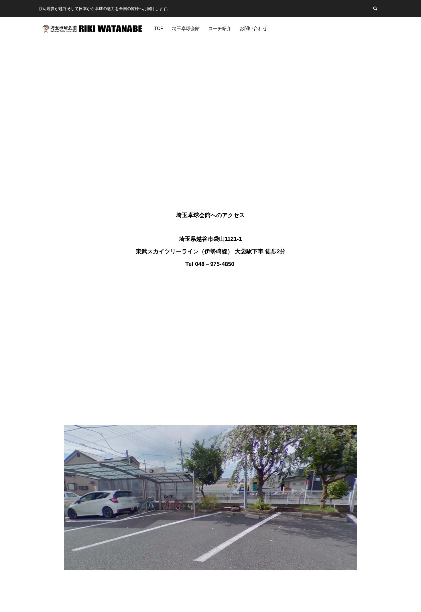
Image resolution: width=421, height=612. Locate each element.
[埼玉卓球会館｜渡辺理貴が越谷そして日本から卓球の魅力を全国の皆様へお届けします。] (92, 28)
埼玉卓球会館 (186, 28)
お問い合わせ (253, 28)
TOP (159, 28)
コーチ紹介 (219, 28)
